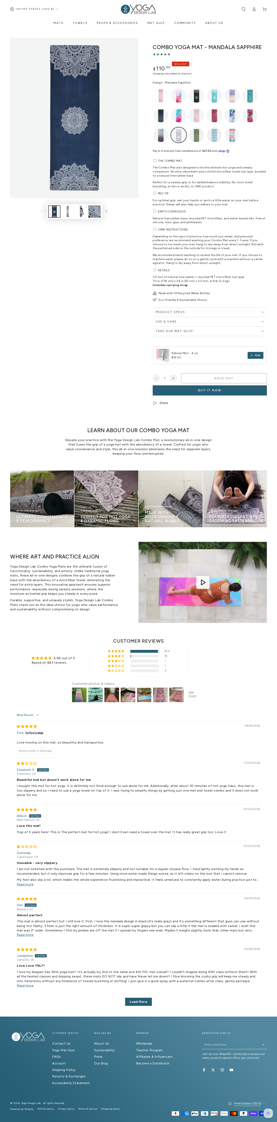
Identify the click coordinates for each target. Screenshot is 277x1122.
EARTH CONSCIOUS (172, 211)
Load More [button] (138, 1002)
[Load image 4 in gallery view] (94, 211)
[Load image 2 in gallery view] (68, 211)
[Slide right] (106, 211)
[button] (243, 9)
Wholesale (144, 1043)
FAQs (56, 1057)
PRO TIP (163, 193)
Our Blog (101, 1063)
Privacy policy (66, 1108)
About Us (101, 1043)
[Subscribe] (264, 1044)
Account (59, 1063)
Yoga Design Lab (31, 1103)
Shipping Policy (64, 1070)
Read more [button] (25, 884)
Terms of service (87, 1108)
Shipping (158, 73)
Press (98, 1057)
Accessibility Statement (71, 1083)
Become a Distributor (153, 1063)
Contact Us (61, 1043)
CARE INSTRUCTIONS (173, 229)
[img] (27, 726)
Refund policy (46, 1108)
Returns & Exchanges (69, 1076)
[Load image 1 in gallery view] (54, 211)
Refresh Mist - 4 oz (185, 353)
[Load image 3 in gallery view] (81, 211)
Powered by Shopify (22, 1109)
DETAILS (164, 270)
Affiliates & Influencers (154, 1057)
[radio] (161, 96)
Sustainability (104, 1050)
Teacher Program (149, 1050)
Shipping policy (110, 1108)
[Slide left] (42, 211)
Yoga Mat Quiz (63, 1050)
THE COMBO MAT (170, 161)
